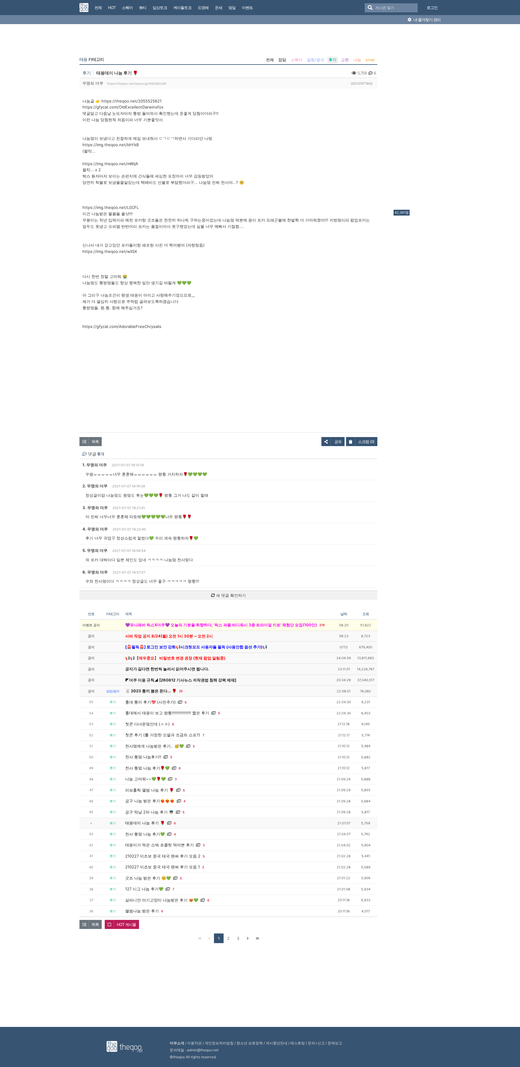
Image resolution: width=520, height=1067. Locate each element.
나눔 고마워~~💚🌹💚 (145, 778)
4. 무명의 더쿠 (95, 529)
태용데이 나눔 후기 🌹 (145, 822)
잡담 (282, 59)
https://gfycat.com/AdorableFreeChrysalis (121, 326)
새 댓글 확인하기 (230, 595)
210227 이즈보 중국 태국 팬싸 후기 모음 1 (162, 866)
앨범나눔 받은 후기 (142, 910)
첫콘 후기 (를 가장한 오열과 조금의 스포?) (162, 734)
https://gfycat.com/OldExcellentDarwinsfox (122, 107)
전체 (270, 59)
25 (181, 691)
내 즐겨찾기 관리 (427, 19)
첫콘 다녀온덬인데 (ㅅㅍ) (147, 724)
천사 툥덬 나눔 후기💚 (145, 834)
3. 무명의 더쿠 (95, 507)
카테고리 (91, 59)
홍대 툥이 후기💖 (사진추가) (150, 702)
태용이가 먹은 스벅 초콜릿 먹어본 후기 (159, 844)
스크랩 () (366, 441)
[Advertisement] (418, 118)
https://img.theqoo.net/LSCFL (110, 207)
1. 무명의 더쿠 (94, 464)
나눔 (357, 59)
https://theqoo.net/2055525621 (131, 101)
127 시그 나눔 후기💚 (144, 888)
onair (370, 59)
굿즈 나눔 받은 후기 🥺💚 (148, 878)
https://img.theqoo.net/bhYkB (110, 144)
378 (322, 625)
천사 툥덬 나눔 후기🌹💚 (147, 768)
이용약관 (194, 1043)
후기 (332, 59)
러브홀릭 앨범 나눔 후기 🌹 (149, 790)
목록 (95, 441)
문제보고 (335, 1043)
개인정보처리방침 (219, 1043)
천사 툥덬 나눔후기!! (143, 756)
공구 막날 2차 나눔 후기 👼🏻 (149, 812)
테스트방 (297, 1043)
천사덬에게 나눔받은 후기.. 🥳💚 (154, 746)
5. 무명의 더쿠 (94, 550)
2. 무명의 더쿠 (94, 485)
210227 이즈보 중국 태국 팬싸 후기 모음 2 (162, 856)
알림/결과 (315, 59)
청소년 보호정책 (250, 1043)
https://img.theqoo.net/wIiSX (109, 251)
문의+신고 (316, 1043)
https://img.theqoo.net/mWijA (110, 163)
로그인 (432, 7)
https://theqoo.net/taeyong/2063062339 (136, 83)
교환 (345, 59)
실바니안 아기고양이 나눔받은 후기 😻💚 (161, 900)
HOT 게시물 (126, 924)
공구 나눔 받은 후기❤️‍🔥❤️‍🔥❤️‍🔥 (150, 800)
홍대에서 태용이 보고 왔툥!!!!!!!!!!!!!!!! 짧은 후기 (167, 712)
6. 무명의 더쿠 (95, 572)
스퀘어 (296, 59)
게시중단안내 (276, 1043)
